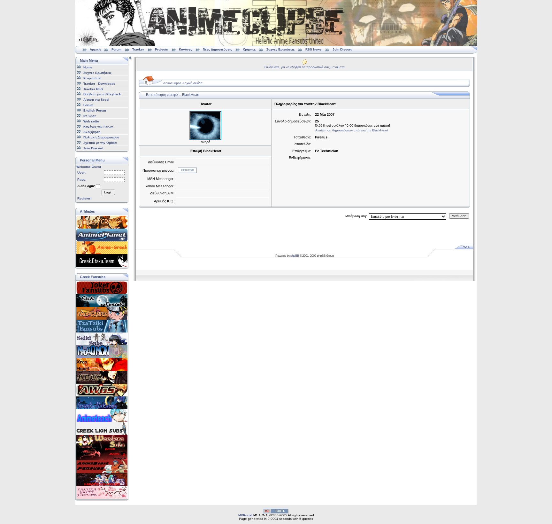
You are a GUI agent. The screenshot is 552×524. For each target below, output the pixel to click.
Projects (161, 49)
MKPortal (245, 515)
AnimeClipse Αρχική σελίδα (183, 83)
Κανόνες (185, 49)
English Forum (94, 110)
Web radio (91, 121)
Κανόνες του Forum (98, 126)
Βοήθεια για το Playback (102, 94)
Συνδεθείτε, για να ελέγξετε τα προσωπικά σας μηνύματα (304, 67)
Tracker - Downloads (99, 83)
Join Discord (342, 49)
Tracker (138, 49)
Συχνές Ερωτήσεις (280, 49)
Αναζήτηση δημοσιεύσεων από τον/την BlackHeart (351, 130)
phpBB (294, 255)
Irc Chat (89, 116)
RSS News (313, 49)
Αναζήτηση (91, 132)
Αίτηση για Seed (96, 99)
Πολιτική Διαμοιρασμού (101, 137)
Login (108, 192)
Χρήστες (249, 49)
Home (87, 67)
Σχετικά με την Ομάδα (100, 143)
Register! (84, 198)
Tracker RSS (93, 88)
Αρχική (95, 49)
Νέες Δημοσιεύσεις (217, 49)
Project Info (92, 78)
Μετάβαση (459, 216)
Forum (116, 49)
